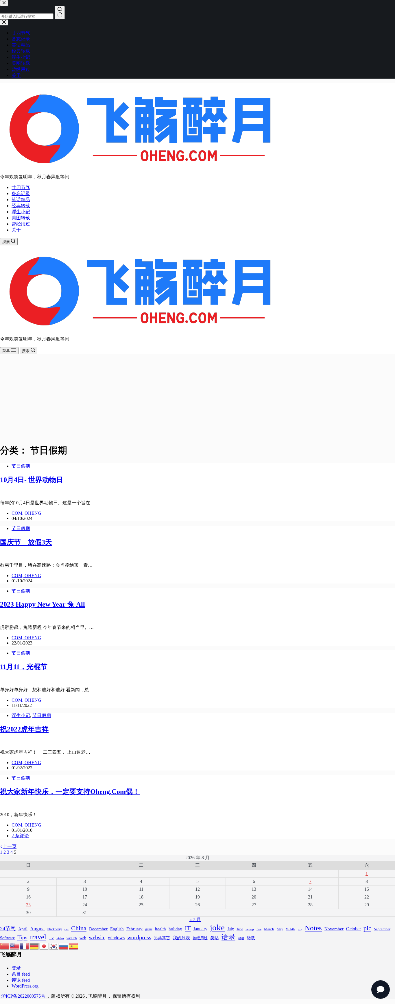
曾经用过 (21, 223)
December (98, 929)
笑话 (214, 937)
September (382, 929)
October (353, 928)
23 (28, 904)
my (300, 929)
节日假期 (21, 466)
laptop (250, 929)
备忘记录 (21, 193)
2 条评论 (20, 835)
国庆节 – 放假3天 (26, 542)
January (200, 928)
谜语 (241, 938)
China (78, 928)
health (160, 928)
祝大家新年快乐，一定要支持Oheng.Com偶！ (70, 791)
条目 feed (21, 974)
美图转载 (21, 217)
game (148, 929)
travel (38, 937)
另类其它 (162, 938)
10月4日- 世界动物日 (31, 480)
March (269, 929)
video (60, 938)
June (240, 929)
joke (217, 927)
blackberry (54, 929)
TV (51, 938)
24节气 (8, 928)
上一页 (9, 846)
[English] (15, 945)
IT (188, 928)
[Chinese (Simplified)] (5, 945)
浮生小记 (21, 211)
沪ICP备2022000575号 (23, 996)
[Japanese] (44, 945)
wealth (72, 938)
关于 (16, 229)
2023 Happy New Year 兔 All (42, 604)
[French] (24, 945)
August (37, 928)
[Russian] (64, 945)
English (117, 929)
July (230, 929)
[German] (34, 945)
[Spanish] (74, 945)
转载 (251, 938)
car (66, 929)
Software (7, 938)
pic (367, 928)
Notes (313, 928)
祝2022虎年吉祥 (24, 729)
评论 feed (21, 980)
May (280, 929)
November (334, 928)
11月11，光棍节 (23, 666)
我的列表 (181, 938)
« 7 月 (195, 919)
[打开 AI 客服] (380, 989)
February (134, 928)
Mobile (290, 929)
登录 (16, 968)
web (83, 938)
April (22, 928)
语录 (228, 937)
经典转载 (21, 205)
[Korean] (54, 945)
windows (116, 937)
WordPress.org (25, 985)
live (258, 929)
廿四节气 (21, 187)
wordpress (139, 937)
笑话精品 (21, 199)
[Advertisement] (197, 397)
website (97, 937)
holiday (175, 929)
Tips (22, 937)
